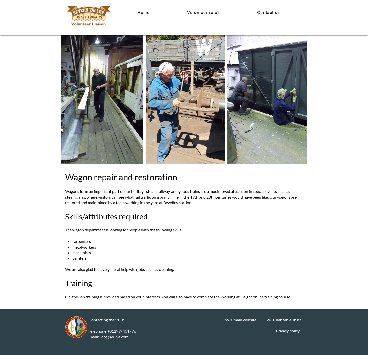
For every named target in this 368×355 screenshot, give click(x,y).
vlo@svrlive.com (114, 336)
